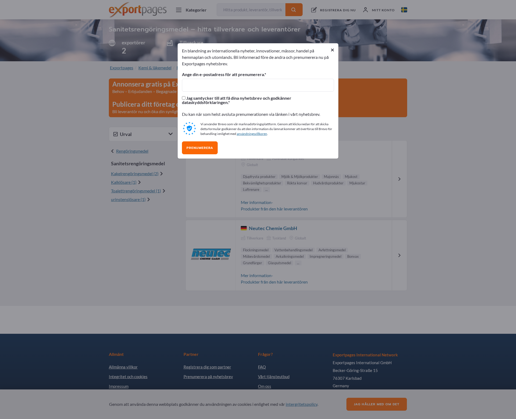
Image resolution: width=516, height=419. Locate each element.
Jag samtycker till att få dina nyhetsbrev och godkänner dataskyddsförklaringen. (236, 100)
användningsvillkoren (252, 134)
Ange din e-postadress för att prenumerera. (223, 74)
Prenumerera (200, 147)
